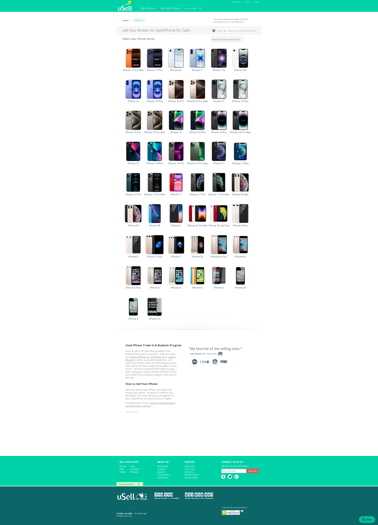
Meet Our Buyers (192, 475)
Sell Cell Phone (170, 8)
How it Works (162, 466)
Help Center (190, 466)
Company (161, 469)
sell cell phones (133, 405)
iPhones (122, 466)
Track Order (236, 2)
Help (247, 2)
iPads (121, 469)
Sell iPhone (147, 8)
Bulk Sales (134, 472)
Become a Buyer (191, 477)
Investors (161, 472)
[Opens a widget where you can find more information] (367, 520)
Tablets (122, 472)
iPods (132, 466)
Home (125, 20)
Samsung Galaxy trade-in (162, 402)
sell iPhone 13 (157, 356)
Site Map (137, 513)
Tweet (132, 507)
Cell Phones (135, 469)
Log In (256, 2)
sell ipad (146, 405)
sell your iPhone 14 (139, 356)
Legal (144, 513)
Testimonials (162, 477)
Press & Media (163, 475)
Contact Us (189, 472)
